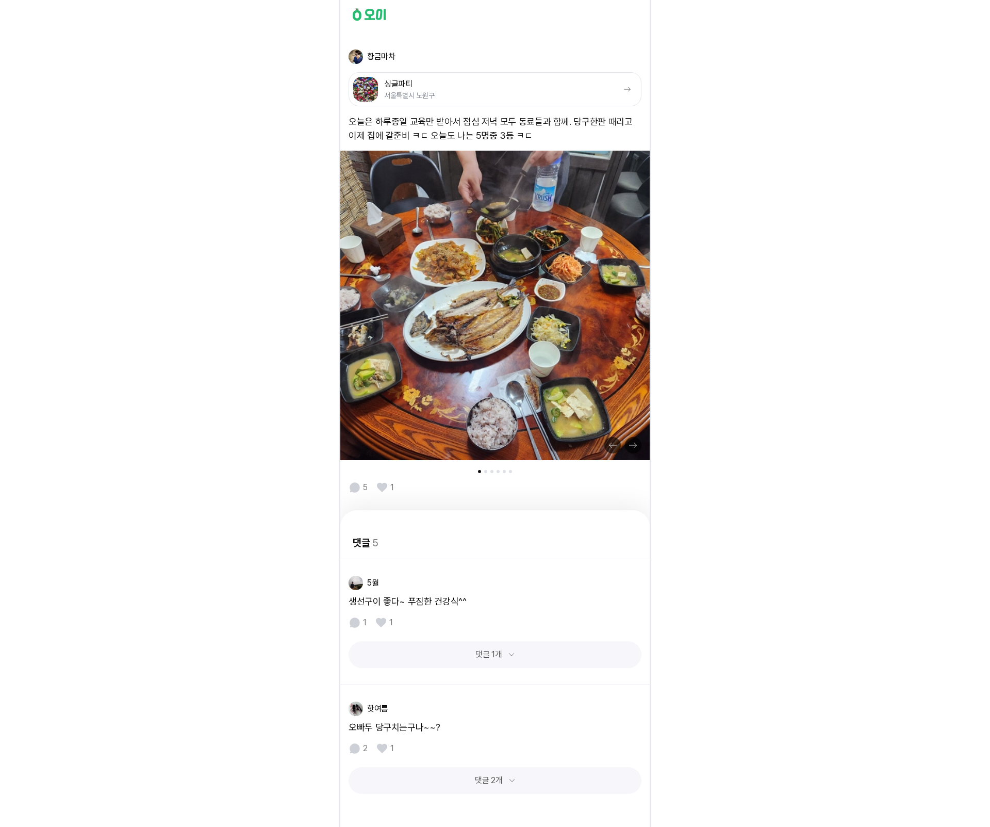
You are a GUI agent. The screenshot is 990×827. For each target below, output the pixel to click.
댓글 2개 (488, 780)
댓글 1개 (488, 654)
